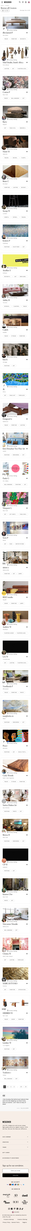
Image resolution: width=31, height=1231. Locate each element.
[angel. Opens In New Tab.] (20, 1208)
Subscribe (15, 1175)
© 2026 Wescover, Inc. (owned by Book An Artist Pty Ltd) (14, 1216)
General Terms (15, 1222)
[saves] (22, 2)
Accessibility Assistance (10, 1158)
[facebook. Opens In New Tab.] (11, 1208)
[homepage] (8, 2)
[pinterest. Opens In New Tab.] (14, 1208)
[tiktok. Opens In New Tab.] (22, 1209)
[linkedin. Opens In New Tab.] (17, 1208)
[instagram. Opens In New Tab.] (9, 1208)
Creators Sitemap (22, 1219)
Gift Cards (6, 1152)
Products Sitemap (9, 1219)
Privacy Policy (6, 1222)
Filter (6, 10)
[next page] (25, 1086)
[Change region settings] (29, 2)
